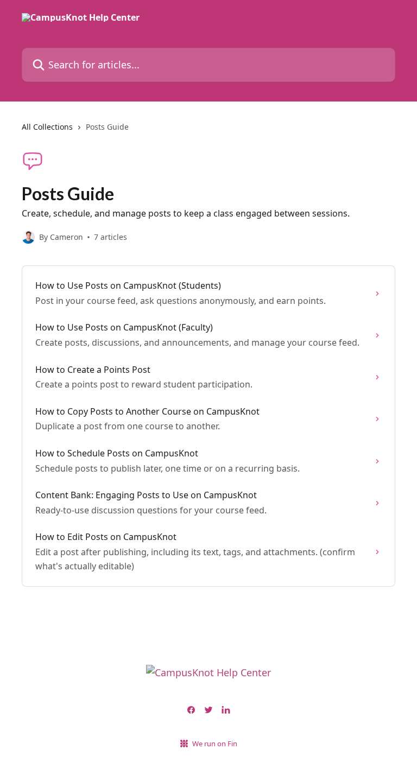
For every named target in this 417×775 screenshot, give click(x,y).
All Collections (47, 127)
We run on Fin (214, 743)
